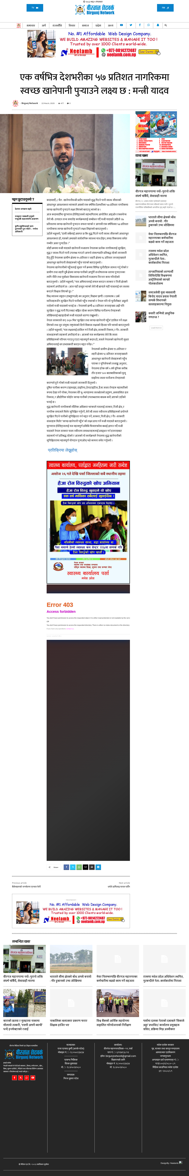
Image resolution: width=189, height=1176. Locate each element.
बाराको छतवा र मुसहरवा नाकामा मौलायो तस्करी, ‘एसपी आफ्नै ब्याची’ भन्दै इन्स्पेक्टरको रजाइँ (23, 1025)
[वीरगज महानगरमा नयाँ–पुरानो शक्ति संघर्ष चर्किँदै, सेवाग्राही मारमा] (156, 172)
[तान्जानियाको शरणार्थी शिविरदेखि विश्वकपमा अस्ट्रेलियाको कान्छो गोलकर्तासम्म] (140, 275)
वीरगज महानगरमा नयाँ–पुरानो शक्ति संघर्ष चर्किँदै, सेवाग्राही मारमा (155, 194)
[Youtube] (32, 1077)
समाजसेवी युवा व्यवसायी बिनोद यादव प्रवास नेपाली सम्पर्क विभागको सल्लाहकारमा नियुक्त (162, 298)
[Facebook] (66, 867)
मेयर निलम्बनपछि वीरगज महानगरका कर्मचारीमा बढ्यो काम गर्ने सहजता (162, 238)
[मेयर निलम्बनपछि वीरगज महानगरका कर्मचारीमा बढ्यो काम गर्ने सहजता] (140, 237)
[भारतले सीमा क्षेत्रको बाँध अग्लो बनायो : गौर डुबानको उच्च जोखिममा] (140, 220)
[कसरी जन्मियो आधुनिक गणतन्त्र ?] (140, 317)
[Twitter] (73, 867)
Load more (155, 328)
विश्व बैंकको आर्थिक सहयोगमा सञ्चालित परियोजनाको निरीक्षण (114, 1023)
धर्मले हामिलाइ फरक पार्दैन (119, 886)
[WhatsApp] (79, 867)
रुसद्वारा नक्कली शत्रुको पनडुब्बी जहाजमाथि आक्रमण (26, 218)
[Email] (85, 867)
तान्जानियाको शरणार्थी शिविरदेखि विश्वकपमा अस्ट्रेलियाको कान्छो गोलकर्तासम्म (160, 277)
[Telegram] (98, 867)
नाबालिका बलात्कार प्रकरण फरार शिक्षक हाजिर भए (68, 1023)
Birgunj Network (30, 103)
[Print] (92, 867)
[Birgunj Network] (16, 103)
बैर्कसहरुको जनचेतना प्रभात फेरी (26, 886)
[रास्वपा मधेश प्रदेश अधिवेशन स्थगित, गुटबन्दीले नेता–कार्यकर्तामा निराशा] (140, 254)
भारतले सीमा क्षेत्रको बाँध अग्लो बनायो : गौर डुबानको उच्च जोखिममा (162, 221)
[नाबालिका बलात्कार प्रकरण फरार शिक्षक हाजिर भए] (71, 1003)
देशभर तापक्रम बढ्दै (23, 209)
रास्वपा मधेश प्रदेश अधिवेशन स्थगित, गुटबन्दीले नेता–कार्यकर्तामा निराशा (158, 257)
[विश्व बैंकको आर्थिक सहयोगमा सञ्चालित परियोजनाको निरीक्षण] (118, 1003)
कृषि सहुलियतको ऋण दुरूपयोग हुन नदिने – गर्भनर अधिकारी (26, 228)
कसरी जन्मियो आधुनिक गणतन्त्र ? (161, 315)
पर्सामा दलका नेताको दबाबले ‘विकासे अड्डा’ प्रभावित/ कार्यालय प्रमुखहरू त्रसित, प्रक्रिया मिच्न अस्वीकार (163, 1025)
